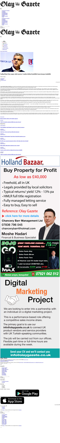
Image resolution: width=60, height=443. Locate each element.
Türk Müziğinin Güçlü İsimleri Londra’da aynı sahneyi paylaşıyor (12, 127)
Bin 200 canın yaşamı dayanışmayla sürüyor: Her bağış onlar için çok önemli (14, 140)
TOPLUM (3, 11)
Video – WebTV (4, 423)
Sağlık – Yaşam (4, 368)
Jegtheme (20, 425)
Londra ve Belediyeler (5, 369)
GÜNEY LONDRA (5, 48)
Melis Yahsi (2, 78)
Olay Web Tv (4, 373)
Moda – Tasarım (4, 371)
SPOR (3, 24)
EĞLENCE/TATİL (5, 14)
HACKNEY (6, 44)
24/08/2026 (2, 129)
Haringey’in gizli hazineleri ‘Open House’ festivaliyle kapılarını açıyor (12, 136)
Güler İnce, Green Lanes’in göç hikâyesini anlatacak (9, 131)
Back (1, 364)
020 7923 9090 (2, 360)
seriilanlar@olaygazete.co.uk (4, 361)
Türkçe (6, 363)
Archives (3, 386)
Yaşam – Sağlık (4, 420)
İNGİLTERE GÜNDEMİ (5, 10)
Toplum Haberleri (4, 51)
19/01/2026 (2, 79)
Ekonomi (3, 372)
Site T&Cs (3, 385)
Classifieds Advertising (5, 381)
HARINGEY (5, 45)
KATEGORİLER (4, 414)
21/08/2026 (2, 147)
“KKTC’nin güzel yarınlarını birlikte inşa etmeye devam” (10, 154)
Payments (3, 382)
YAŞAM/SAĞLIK (4, 20)
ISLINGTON (6, 46)
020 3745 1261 (26, 359)
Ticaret (3, 418)
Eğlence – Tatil (4, 422)
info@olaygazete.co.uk (10, 360)
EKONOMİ (3, 12)
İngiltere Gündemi (4, 367)
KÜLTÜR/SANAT (5, 13)
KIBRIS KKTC (5, 49)
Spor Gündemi (4, 419)
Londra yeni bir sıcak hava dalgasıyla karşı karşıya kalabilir (11, 150)
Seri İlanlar (3, 415)
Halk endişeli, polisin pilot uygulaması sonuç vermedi (9, 145)
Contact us (3, 387)
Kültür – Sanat (4, 370)
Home (1, 51)
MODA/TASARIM (5, 16)
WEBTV (3, 15)
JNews (4, 425)
